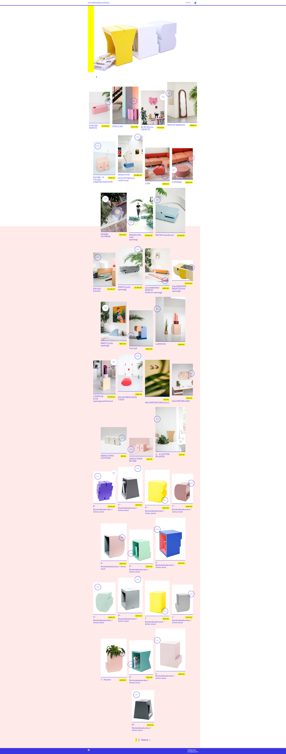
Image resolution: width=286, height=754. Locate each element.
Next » (145, 740)
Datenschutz (193, 752)
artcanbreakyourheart (98, 3)
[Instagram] (89, 750)
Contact (188, 2)
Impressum (192, 750)
